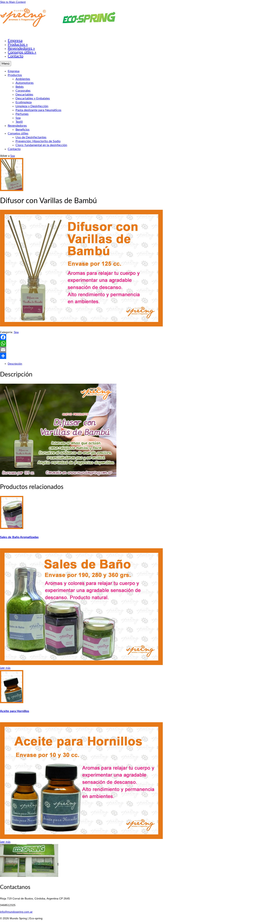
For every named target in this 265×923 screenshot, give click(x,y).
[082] (11, 190)
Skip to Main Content (13, 2)
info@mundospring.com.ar (16, 911)
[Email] (132, 350)
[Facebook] (132, 337)
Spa (12, 156)
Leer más (5, 668)
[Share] (132, 356)
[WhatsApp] (132, 343)
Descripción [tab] (15, 363)
